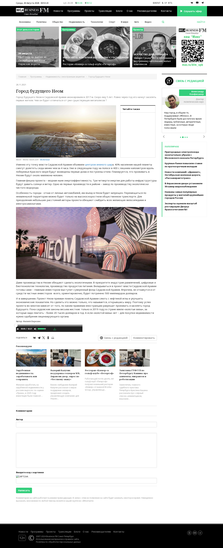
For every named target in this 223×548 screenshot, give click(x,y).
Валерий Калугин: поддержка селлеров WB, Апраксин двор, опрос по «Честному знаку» (65, 375)
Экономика (25, 22)
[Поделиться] (50, 329)
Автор (19, 419)
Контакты (166, 10)
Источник (45, 159)
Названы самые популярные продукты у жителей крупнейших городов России (184, 194)
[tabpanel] (184, 110)
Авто (136, 22)
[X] (44, 338)
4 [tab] (187, 137)
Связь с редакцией (115, 337)
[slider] (42, 328)
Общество (57, 22)
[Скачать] (54, 329)
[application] (49, 329)
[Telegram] (39, 338)
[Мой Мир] (53, 338)
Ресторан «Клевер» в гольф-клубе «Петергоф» (99, 372)
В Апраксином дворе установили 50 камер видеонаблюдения (183, 185)
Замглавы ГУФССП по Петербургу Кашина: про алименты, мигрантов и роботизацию (133, 375)
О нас (130, 10)
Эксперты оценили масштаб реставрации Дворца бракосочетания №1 (181, 206)
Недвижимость (77, 22)
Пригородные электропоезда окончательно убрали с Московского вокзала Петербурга (184, 154)
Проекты (51, 531)
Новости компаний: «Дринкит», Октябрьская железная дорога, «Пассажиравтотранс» (183, 174)
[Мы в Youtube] (197, 3)
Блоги (119, 10)
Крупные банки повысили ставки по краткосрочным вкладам (183, 165)
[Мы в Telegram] (202, 3)
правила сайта (72, 539)
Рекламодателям (147, 10)
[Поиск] (163, 22)
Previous (164, 137)
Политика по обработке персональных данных (58, 542)
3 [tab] (185, 137)
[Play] (18, 329)
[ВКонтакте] (34, 338)
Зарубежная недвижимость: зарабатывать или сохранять (26, 375)
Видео (148, 22)
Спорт (112, 22)
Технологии (97, 22)
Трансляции (64, 531)
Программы (73, 10)
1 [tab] (180, 137)
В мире (124, 22)
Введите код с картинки (30, 472)
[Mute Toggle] (35, 329)
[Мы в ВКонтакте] (192, 3)
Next (204, 137)
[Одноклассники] (48, 338)
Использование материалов (49, 539)
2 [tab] (183, 137)
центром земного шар (98, 164)
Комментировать (144, 337)
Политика (41, 22)
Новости (58, 10)
